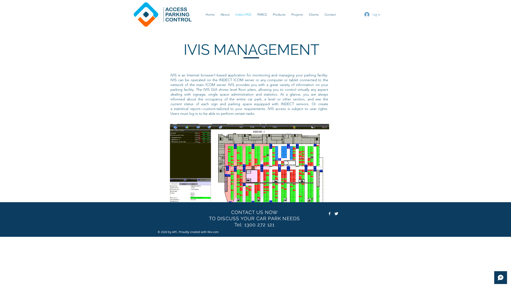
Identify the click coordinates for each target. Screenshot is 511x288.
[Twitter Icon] (336, 213)
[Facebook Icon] (329, 213)
